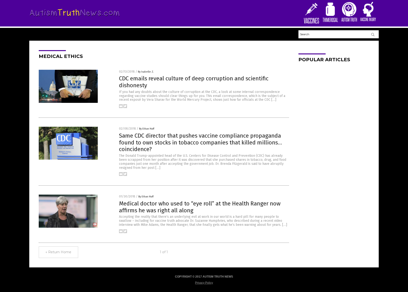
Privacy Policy (204, 282)
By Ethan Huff (146, 128)
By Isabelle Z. (146, 71)
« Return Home (58, 252)
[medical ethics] (74, 17)
